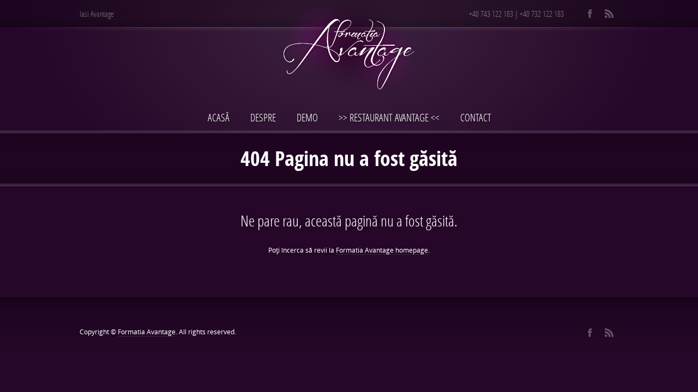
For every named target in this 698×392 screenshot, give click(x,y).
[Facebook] (589, 13)
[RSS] (608, 13)
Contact (475, 117)
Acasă (219, 117)
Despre (263, 117)
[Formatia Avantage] (349, 53)
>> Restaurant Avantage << (389, 117)
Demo (307, 117)
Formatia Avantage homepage (382, 250)
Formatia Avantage (147, 331)
